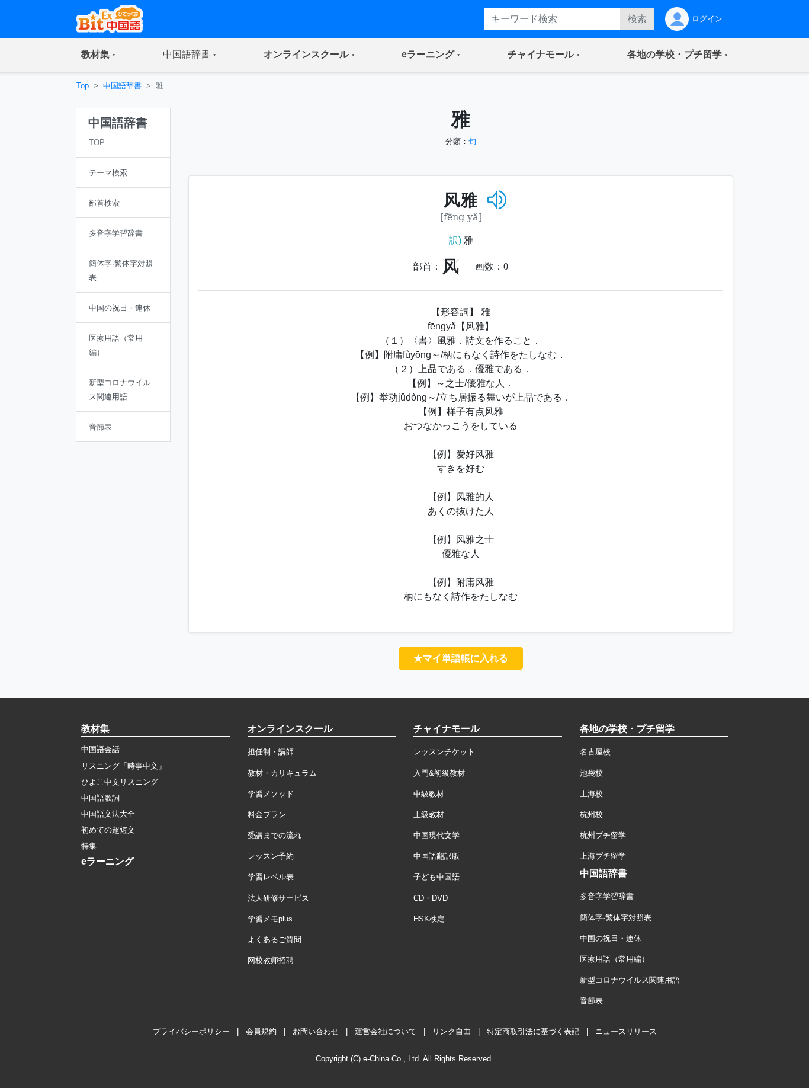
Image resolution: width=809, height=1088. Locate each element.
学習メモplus (270, 918)
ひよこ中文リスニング (119, 781)
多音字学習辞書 (607, 896)
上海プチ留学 (603, 856)
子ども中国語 (436, 876)
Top (82, 85)
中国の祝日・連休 (610, 938)
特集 (89, 845)
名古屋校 (595, 751)
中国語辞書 (122, 85)
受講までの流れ (274, 835)
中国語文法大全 (108, 813)
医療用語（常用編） (614, 959)
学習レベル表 (271, 876)
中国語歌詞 (100, 797)
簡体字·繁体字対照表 (615, 917)
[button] (98, 55)
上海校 (591, 793)
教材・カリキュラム (282, 773)
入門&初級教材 (439, 773)
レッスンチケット (444, 751)
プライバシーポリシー (191, 1031)
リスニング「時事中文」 (123, 765)
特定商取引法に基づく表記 (533, 1031)
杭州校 (591, 814)
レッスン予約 (271, 856)
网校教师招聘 (271, 960)
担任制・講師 (271, 751)
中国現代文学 (436, 835)
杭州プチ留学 (603, 835)
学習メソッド (271, 793)
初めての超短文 (108, 829)
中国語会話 (100, 749)
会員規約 (261, 1031)
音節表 (591, 1000)
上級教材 (428, 814)
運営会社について (385, 1031)
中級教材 (428, 793)
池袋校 (591, 773)
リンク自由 (451, 1031)
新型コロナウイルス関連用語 (630, 979)
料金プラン (267, 814)
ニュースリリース (626, 1031)
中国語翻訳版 (436, 856)
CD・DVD (430, 898)
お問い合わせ (316, 1031)
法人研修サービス (278, 898)
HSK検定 (429, 918)
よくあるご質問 (274, 939)
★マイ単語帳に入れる (460, 658)
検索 (637, 19)
